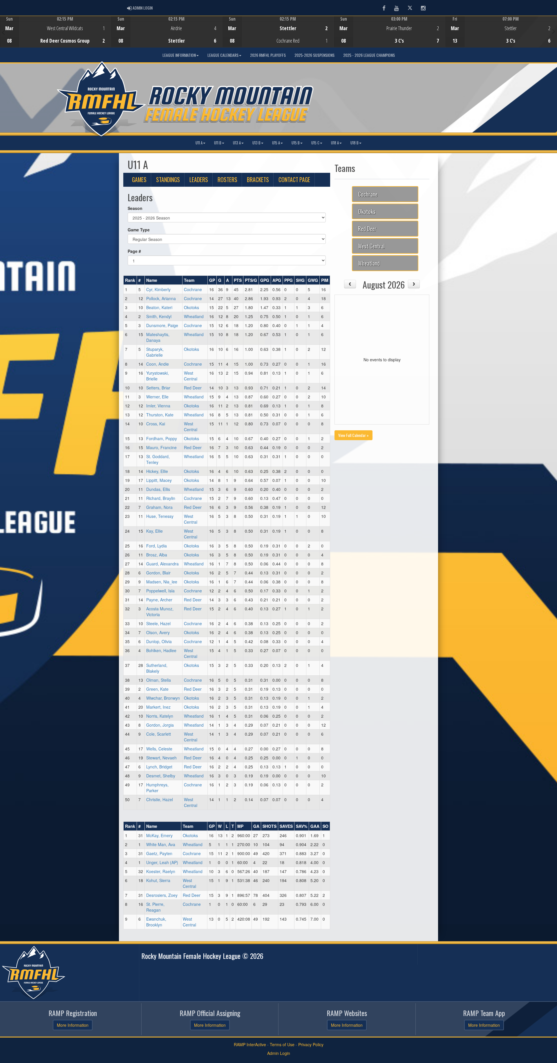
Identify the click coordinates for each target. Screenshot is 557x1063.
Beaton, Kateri (159, 307)
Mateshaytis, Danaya (157, 337)
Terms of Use (282, 1044)
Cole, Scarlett (158, 734)
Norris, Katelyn (159, 716)
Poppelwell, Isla (160, 591)
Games (139, 179)
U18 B (354, 143)
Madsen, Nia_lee (161, 582)
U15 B (296, 143)
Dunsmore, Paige (162, 325)
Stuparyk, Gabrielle (155, 352)
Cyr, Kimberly (158, 289)
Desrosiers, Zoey (162, 895)
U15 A (276, 143)
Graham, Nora (159, 507)
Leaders (198, 179)
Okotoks (191, 307)
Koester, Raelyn (160, 871)
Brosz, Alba (156, 555)
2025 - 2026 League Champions (369, 55)
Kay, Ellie (154, 531)
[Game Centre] (56, 36)
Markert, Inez (158, 707)
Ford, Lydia (156, 546)
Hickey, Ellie (157, 471)
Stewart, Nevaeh (161, 758)
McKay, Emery (159, 835)
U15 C (315, 143)
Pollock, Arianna (161, 298)
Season (135, 208)
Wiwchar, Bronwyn (163, 698)
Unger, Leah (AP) (162, 862)
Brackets (258, 179)
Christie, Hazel (159, 799)
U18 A (335, 143)
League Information (179, 55)
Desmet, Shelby (160, 776)
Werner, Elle (157, 397)
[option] (55, 31)
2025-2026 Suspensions (314, 55)
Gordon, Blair (158, 573)
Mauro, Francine (161, 447)
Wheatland (194, 316)
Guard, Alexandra (162, 564)
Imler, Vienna (158, 406)
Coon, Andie (157, 364)
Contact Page (294, 179)
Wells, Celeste (159, 749)
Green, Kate (157, 689)
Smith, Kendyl (158, 316)
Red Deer (193, 388)
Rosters (227, 179)
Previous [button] (3, 32)
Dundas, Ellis (158, 489)
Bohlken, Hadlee (161, 650)
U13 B (256, 143)
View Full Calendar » (353, 435)
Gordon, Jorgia (160, 725)
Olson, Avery (158, 632)
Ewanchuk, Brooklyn (156, 922)
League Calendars (222, 55)
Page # (134, 251)
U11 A (199, 143)
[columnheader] (130, 280)
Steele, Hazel (158, 623)
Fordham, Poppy (161, 438)
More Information (72, 1025)
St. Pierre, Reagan (155, 907)
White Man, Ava (160, 844)
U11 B (217, 143)
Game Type (139, 230)
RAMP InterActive (250, 1044)
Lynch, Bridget (159, 767)
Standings (168, 179)
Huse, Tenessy (159, 516)
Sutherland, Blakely (156, 668)
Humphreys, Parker (157, 787)
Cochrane (193, 289)
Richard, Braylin (160, 498)
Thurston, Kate (159, 415)
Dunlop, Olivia (159, 641)
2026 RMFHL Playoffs (268, 55)
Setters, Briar (158, 388)
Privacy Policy (310, 1044)
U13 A (237, 143)
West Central (190, 376)
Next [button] (553, 31)
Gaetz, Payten (159, 853)
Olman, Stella (158, 680)
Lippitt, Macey (159, 480)
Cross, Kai (155, 424)
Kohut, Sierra (158, 880)
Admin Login (278, 1053)
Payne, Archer (159, 600)
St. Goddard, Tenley (158, 459)
